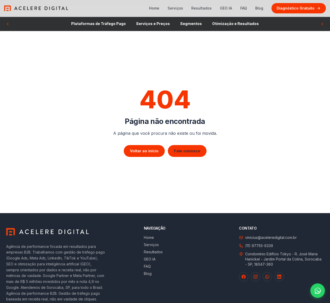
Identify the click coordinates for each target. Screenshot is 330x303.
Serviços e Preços (153, 23)
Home (154, 8)
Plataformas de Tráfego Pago (98, 23)
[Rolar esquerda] (7, 24)
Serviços (175, 8)
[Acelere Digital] (36, 8)
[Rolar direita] (322, 24)
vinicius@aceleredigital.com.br (271, 237)
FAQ (243, 8)
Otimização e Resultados (235, 23)
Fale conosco (187, 150)
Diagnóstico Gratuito (296, 8)
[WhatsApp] (267, 276)
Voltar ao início (144, 150)
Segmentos (191, 23)
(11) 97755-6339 (259, 245)
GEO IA (226, 8)
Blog (259, 8)
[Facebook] (243, 276)
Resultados (201, 8)
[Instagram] (255, 276)
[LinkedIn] (279, 276)
